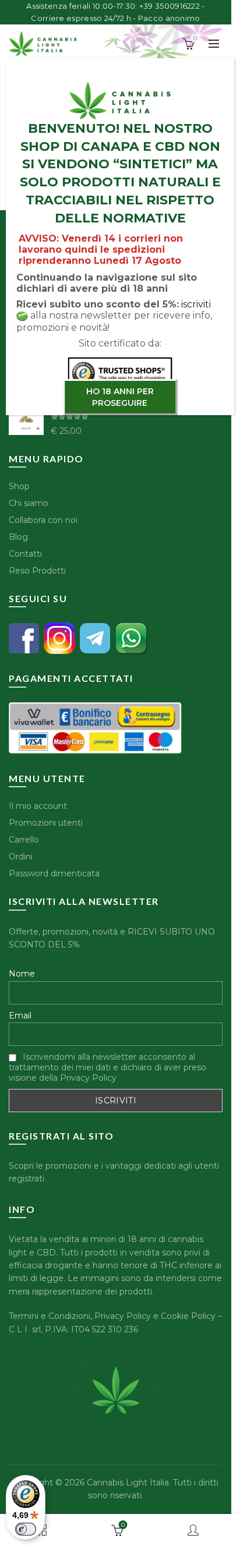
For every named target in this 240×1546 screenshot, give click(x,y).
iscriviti (196, 304)
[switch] (25, 1529)
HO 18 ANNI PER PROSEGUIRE (120, 397)
